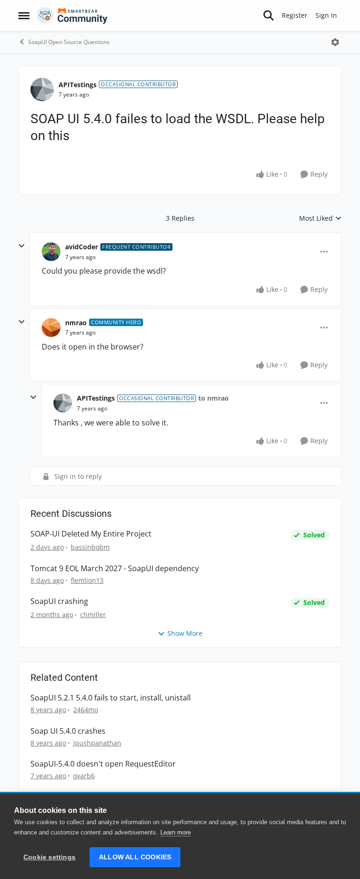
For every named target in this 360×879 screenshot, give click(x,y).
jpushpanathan (97, 742)
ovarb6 (84, 775)
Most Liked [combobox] (320, 218)
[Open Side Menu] (24, 15)
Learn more (175, 832)
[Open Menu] (335, 42)
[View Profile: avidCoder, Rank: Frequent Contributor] (51, 251)
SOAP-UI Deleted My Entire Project (90, 534)
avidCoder (81, 246)
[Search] (268, 15)
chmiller (93, 614)
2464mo (85, 709)
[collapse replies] (21, 246)
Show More (184, 633)
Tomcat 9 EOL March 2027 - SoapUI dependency (114, 569)
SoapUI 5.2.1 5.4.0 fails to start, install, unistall (110, 698)
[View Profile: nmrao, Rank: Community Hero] (51, 327)
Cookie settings (49, 857)
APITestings (78, 84)
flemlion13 (87, 580)
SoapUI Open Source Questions (69, 42)
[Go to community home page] (72, 15)
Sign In (326, 15)
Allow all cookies (135, 857)
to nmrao (213, 398)
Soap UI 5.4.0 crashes (67, 731)
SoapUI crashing (59, 601)
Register (295, 15)
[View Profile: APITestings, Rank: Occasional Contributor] (42, 89)
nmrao (76, 322)
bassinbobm (90, 547)
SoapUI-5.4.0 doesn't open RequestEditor (103, 764)
